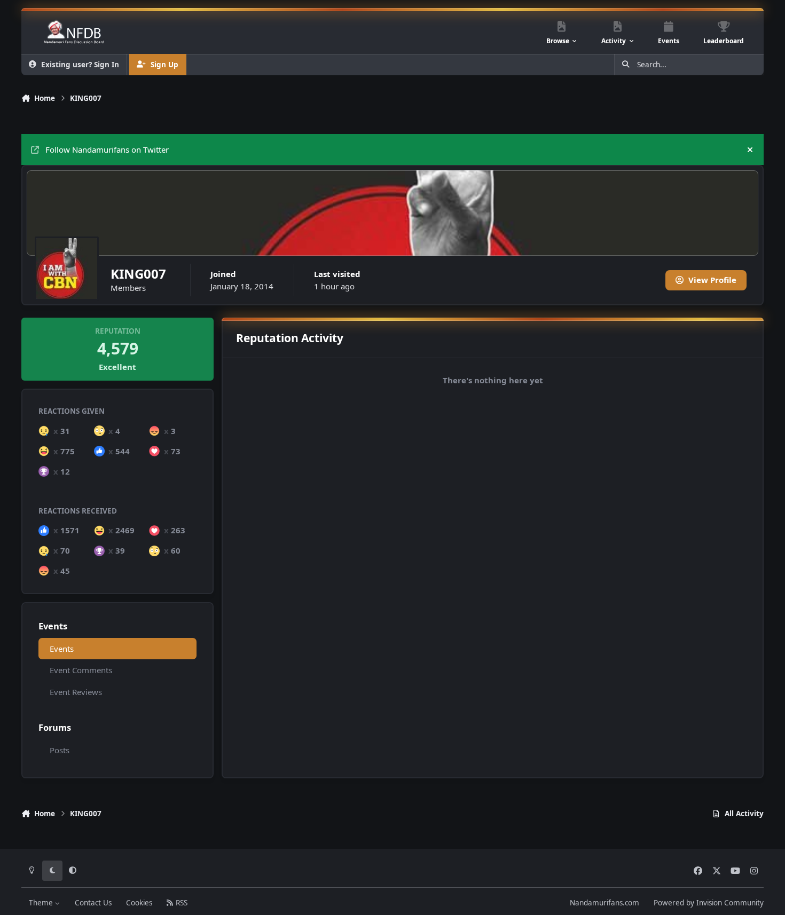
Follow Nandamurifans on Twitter (107, 149)
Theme (42, 903)
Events (62, 648)
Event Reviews (76, 692)
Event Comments (81, 670)
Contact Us (93, 903)
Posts (59, 750)
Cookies (139, 903)
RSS (180, 903)
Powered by (709, 903)
